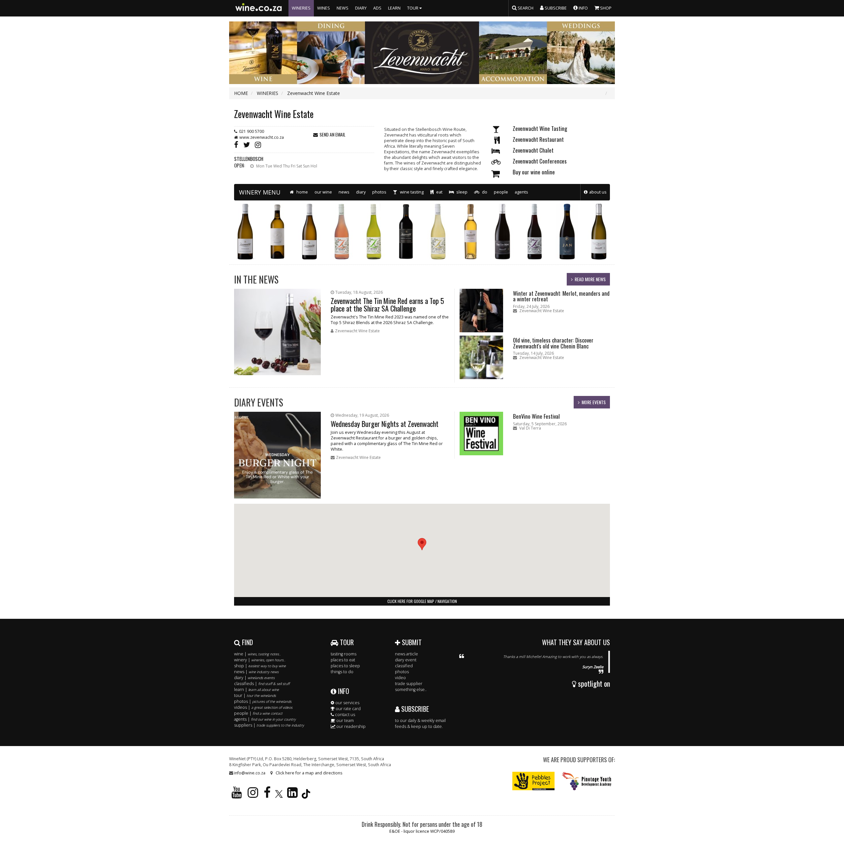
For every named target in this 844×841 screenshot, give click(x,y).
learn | (256, 689)
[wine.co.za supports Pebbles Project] (533, 781)
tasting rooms (343, 654)
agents (521, 192)
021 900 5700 (251, 131)
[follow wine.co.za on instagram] (252, 795)
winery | (260, 660)
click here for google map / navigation (422, 601)
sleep (461, 192)
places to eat (343, 660)
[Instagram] (259, 144)
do (484, 192)
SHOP (605, 8)
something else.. (411, 689)
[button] (422, 544)
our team (344, 720)
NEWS (342, 8)
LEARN (394, 8)
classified (404, 666)
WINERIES (301, 8)
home (301, 192)
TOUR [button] (413, 8)
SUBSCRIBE (414, 709)
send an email (332, 134)
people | (258, 713)
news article (406, 654)
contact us (344, 714)
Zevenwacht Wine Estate (274, 114)
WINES (323, 8)
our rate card (348, 708)
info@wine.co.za (249, 773)
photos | (262, 701)
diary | (254, 677)
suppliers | (269, 725)
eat (438, 192)
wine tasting (411, 192)
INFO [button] (583, 8)
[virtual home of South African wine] (258, 8)
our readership (350, 726)
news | (256, 672)
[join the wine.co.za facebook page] (267, 795)
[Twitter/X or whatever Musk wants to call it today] (248, 144)
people (501, 192)
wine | (257, 654)
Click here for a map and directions (309, 773)
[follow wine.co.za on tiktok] (306, 795)
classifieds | (261, 683)
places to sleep (345, 666)
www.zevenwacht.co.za (261, 137)
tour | (255, 695)
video (400, 677)
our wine (323, 192)
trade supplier (408, 683)
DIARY (361, 8)
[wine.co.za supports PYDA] (586, 781)
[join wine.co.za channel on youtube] (236, 795)
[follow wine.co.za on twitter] (279, 795)
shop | (260, 666)
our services (346, 703)
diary (361, 192)
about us (598, 192)
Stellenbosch (248, 158)
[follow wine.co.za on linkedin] (292, 795)
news (344, 192)
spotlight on (593, 683)
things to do (342, 672)
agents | (265, 719)
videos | (263, 707)
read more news (590, 279)
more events (594, 402)
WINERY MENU (260, 192)
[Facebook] (237, 144)
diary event (405, 660)
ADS (377, 8)
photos (379, 192)
